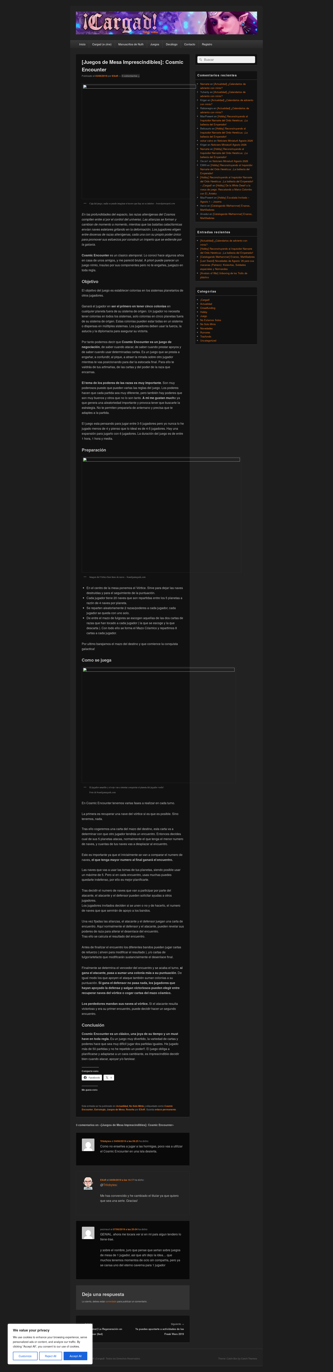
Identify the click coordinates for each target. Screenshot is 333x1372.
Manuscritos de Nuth (131, 44)
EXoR (115, 76)
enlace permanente (165, 1109)
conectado (111, 1301)
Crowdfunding (207, 308)
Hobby (203, 312)
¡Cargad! (205, 300)
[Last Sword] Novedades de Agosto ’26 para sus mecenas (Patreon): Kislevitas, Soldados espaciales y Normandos (227, 265)
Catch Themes (249, 1358)
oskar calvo (206, 140)
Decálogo (171, 44)
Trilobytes (105, 1141)
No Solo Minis (136, 1106)
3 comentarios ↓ (131, 76)
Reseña (130, 1109)
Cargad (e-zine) (102, 44)
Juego (203, 316)
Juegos (154, 44)
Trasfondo (205, 336)
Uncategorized (208, 340)
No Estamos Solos (210, 320)
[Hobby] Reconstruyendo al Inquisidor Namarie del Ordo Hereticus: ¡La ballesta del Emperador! (224, 120)
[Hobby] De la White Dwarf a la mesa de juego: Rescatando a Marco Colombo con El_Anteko (226, 189)
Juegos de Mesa (116, 1109)
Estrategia (100, 1109)
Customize (25, 1356)
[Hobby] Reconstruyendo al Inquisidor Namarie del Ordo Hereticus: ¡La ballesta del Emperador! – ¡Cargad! (226, 181)
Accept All (76, 1356)
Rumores (205, 332)
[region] (50, 1344)
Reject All (50, 1356)
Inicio (82, 44)
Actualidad (122, 1106)
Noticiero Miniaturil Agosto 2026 (235, 140)
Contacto (189, 44)
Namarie (204, 84)
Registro (207, 44)
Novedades (206, 328)
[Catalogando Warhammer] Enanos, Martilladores (227, 257)
